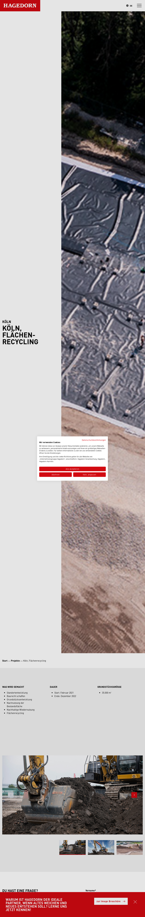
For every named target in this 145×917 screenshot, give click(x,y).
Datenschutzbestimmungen (94, 440)
